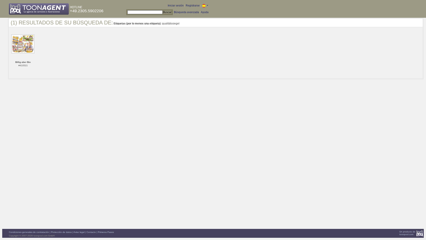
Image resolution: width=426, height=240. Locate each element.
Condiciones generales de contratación (29, 232)
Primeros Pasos (106, 232)
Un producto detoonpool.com (407, 233)
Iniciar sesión (176, 5)
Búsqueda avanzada (186, 12)
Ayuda (205, 12)
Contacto (91, 232)
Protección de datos (61, 232)
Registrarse (193, 5)
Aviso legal (79, 232)
